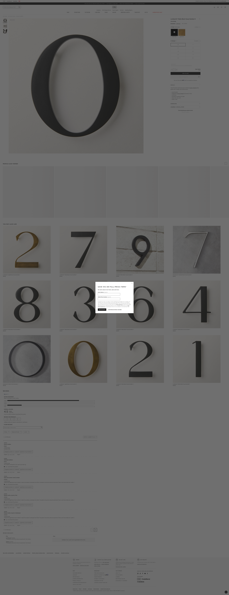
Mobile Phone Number (104, 297)
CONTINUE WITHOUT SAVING (115, 309)
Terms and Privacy (119, 304)
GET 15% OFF (102, 309)
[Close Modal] (132, 283)
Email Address (102, 292)
